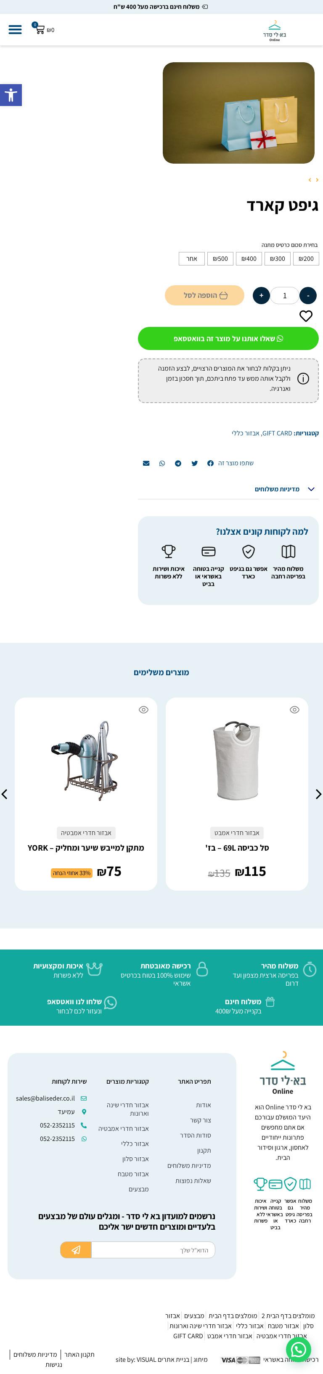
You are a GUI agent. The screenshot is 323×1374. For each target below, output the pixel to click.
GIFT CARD (277, 433)
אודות (203, 1105)
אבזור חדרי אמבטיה (123, 1128)
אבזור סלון (135, 1158)
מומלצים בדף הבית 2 (288, 1315)
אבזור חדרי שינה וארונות (128, 1109)
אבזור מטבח (133, 1174)
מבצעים (139, 1189)
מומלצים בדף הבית (233, 1315)
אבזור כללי (245, 433)
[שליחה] (75, 1249)
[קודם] (316, 180)
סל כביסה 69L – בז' (237, 847)
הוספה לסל (200, 295)
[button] (11, 95)
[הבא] (310, 180)
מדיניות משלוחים (277, 489)
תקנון (204, 1150)
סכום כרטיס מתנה (282, 245)
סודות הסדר (195, 1135)
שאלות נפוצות (193, 1180)
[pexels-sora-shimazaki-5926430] (239, 113)
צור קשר (200, 1120)
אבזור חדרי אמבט (229, 1336)
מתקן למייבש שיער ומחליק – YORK (86, 847)
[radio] (306, 258)
